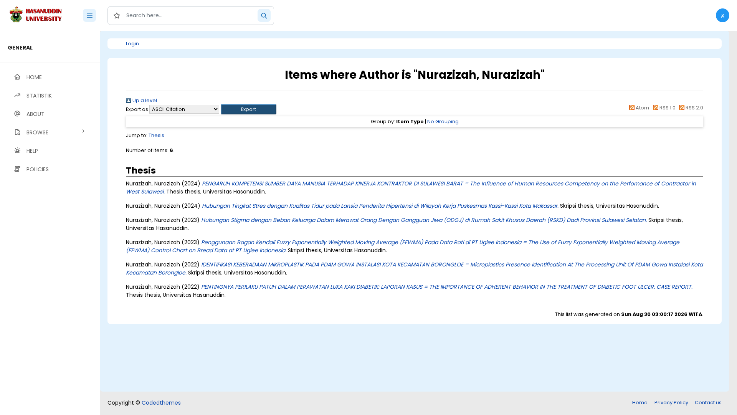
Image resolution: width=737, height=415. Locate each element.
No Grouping (443, 121)
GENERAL (20, 47)
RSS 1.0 (666, 107)
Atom (642, 107)
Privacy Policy (671, 402)
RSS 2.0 (693, 107)
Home (640, 402)
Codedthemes (161, 403)
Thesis (156, 135)
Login (132, 43)
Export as (137, 109)
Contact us (708, 402)
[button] (722, 15)
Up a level (144, 100)
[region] (50, 223)
